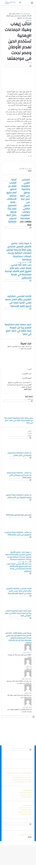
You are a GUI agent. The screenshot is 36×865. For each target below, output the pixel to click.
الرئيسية (27, 13)
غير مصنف (22, 13)
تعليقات (29, 435)
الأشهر (29, 431)
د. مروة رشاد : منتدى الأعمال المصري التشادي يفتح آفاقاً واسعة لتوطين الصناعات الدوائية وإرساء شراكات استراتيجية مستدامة (18, 251)
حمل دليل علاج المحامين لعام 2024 (18, 514)
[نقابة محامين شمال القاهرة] (13, 2)
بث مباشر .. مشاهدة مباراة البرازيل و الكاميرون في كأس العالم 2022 (18, 533)
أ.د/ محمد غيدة (27, 652)
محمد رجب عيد (27, 707)
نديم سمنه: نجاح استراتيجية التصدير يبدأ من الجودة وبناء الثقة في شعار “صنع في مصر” (18, 329)
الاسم (29, 369)
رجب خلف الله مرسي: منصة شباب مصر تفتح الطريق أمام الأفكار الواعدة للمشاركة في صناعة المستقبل (18, 271)
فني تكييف (28, 666)
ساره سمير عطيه (26, 679)
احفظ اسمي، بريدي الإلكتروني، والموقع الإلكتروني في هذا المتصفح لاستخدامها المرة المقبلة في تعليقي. (19, 385)
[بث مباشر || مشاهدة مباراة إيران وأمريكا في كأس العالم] (20, 438)
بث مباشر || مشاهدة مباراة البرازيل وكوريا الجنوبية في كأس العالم (18, 496)
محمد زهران (28, 693)
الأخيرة (29, 433)
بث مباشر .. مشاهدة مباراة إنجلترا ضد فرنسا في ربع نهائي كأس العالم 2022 (19, 475)
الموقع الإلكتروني (26, 378)
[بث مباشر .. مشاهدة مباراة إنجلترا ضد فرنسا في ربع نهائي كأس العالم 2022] (20, 458)
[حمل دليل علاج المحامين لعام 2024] (20, 500)
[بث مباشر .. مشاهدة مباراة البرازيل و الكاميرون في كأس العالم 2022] (20, 517)
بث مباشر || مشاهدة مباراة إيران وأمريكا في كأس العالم (19, 454)
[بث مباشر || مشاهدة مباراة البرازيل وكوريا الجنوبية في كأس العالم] (20, 480)
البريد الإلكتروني (26, 373)
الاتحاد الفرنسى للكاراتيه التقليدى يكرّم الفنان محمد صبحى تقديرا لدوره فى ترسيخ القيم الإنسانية (18, 301)
